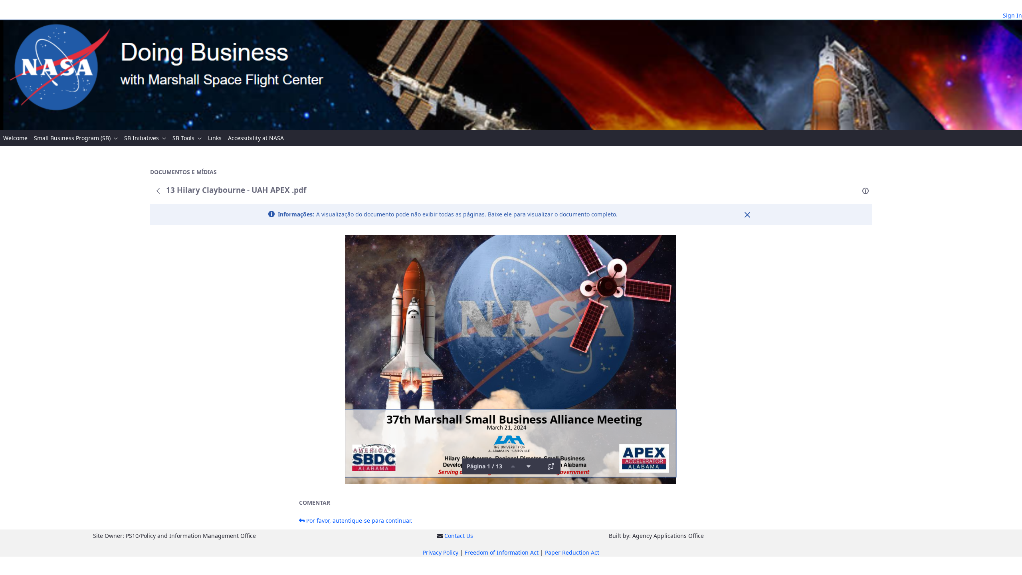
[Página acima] (513, 466)
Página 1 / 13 (484, 466)
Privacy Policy (440, 552)
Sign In (1012, 15)
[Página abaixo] (529, 466)
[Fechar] (747, 214)
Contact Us (458, 535)
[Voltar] (158, 191)
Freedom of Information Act (502, 552)
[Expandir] (551, 466)
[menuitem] (15, 138)
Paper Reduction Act (572, 552)
